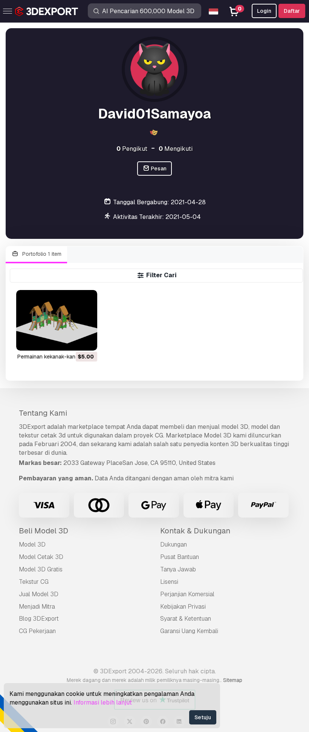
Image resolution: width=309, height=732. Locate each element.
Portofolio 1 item (41, 254)
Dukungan (173, 544)
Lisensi (169, 582)
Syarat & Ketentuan (185, 619)
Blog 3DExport (39, 619)
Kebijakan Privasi (183, 607)
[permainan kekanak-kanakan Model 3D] (56, 320)
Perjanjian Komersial (187, 594)
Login (264, 11)
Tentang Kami (43, 413)
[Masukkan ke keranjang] (71, 340)
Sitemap (232, 680)
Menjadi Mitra (37, 607)
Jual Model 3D (38, 594)
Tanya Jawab (178, 569)
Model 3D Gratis (41, 569)
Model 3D (32, 544)
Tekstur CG (34, 582)
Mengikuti (176, 149)
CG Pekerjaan (37, 631)
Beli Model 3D (43, 531)
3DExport (32, 427)
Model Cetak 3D (41, 557)
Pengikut (131, 149)
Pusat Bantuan (179, 557)
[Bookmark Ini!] (86, 340)
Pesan (158, 168)
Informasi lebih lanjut (102, 702)
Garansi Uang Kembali (189, 631)
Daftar (292, 11)
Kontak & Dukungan (195, 531)
